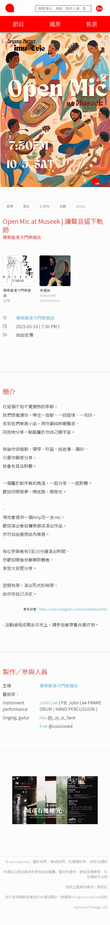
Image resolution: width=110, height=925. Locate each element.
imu (43, 717)
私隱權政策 (77, 861)
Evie (44, 726)
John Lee (49, 702)
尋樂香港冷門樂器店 (22, 237)
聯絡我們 (58, 861)
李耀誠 (45, 290)
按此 (103, 886)
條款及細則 (98, 861)
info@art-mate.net (85, 896)
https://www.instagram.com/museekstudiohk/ (73, 609)
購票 (55, 24)
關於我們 (40, 861)
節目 (18, 24)
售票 (91, 24)
